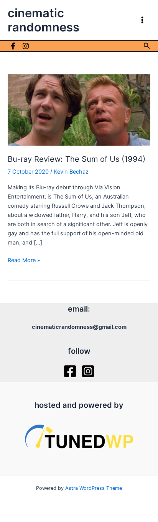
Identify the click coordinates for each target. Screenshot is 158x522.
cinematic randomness (43, 20)
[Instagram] (25, 46)
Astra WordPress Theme (93, 488)
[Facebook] (13, 46)
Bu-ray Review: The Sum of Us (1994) (76, 159)
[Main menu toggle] (142, 20)
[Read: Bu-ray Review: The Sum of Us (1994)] (79, 109)
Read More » (24, 260)
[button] (146, 46)
